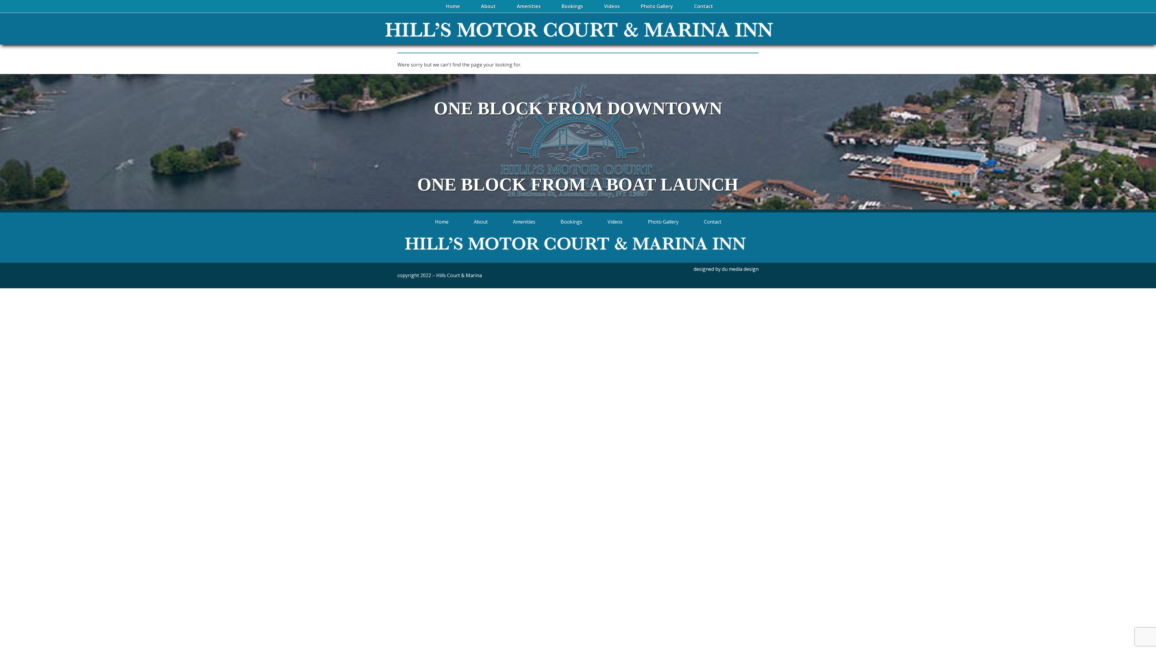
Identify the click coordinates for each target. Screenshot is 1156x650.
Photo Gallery (663, 221)
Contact (712, 221)
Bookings (571, 221)
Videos (615, 221)
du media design (740, 269)
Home (442, 221)
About (481, 221)
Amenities (524, 221)
